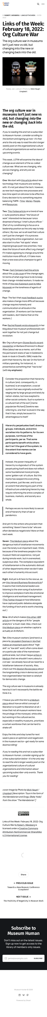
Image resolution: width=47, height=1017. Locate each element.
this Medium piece (11, 627)
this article (26, 180)
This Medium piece (19, 541)
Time (22, 201)
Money (29, 201)
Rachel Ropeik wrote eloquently (23, 325)
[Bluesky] (24, 995)
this (8, 582)
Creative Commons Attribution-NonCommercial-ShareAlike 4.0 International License (22, 832)
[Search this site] (38, 4)
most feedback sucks (32, 297)
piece (27, 668)
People (36, 201)
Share (23, 874)
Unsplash (23, 91)
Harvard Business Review (22, 582)
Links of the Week (28, 15)
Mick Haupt (35, 89)
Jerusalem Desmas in (21, 641)
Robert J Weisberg (12, 15)
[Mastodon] (28, 995)
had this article (24, 270)
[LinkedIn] (20, 995)
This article (17, 211)
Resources (12, 204)
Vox (34, 641)
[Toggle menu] (43, 4)
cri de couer (18, 273)
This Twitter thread (12, 599)
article (38, 582)
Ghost (28, 1000)
